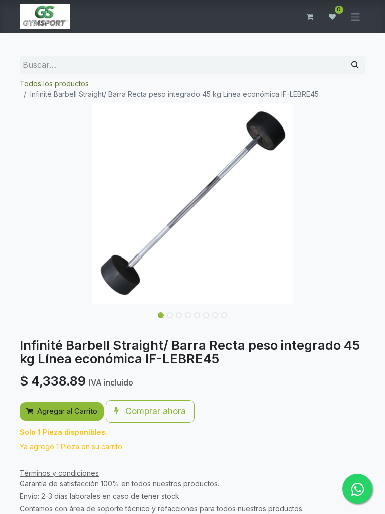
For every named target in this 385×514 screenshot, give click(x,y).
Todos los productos (54, 83)
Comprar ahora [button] (154, 411)
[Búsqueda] (355, 65)
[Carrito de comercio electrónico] (310, 17)
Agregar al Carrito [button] (67, 411)
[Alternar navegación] (355, 16)
